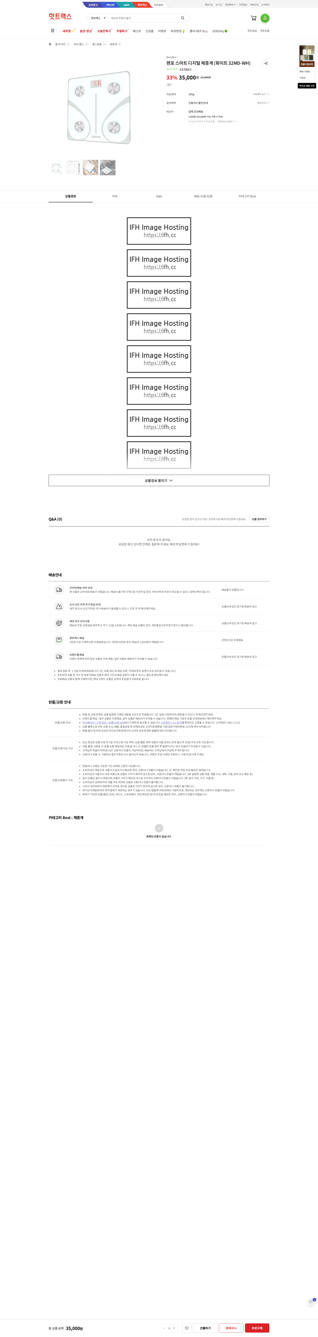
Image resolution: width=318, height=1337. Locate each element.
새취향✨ (68, 31)
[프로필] (265, 18)
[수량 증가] (174, 1328)
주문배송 (243, 4)
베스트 (137, 31)
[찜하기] (187, 1328)
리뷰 (115, 196)
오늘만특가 (104, 31)
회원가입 (209, 4)
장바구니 (231, 1328)
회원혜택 (229, 4)
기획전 (302, 77)
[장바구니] (253, 18)
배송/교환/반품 (203, 196)
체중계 (113, 44)
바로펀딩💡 (178, 31)
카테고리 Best (247, 196)
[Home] (50, 44)
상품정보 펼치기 (156, 480)
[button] (265, 63)
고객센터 (265, 4)
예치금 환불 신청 (307, 85)
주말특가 (121, 31)
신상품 (150, 31)
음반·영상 (86, 31)
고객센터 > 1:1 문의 (171, 722)
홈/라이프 (60, 44)
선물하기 (205, 1328)
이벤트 (162, 31)
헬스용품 (97, 44)
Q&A (159, 196)
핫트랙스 (95, 18)
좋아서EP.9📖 (199, 31)
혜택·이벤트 (304, 71)
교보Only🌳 (220, 31)
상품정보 (70, 196)
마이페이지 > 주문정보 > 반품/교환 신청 (103, 722)
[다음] (151, 107)
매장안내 (254, 4)
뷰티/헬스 (79, 44)
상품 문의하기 (259, 519)
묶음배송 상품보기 (226, 121)
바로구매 (257, 1328)
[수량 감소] (164, 1328)
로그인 (219, 4)
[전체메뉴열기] (53, 30)
